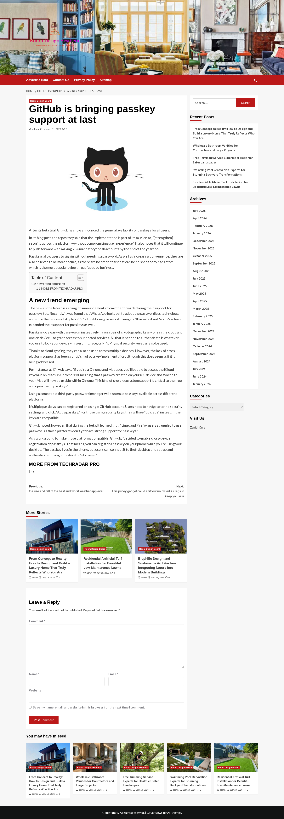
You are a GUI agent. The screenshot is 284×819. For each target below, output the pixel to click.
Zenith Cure (197, 427)
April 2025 (200, 301)
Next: (147, 491)
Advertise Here (37, 80)
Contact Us (61, 80)
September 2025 (204, 263)
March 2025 (201, 308)
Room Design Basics (181, 767)
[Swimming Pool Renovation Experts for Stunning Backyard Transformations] (189, 757)
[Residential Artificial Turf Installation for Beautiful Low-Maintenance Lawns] (106, 536)
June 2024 (200, 376)
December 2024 (203, 331)
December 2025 (203, 240)
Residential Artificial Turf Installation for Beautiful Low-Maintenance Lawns (102, 563)
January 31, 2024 (52, 129)
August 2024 (201, 361)
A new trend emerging (49, 283)
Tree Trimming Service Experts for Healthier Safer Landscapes (223, 160)
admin (35, 129)
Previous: (66, 489)
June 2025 (200, 286)
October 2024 (202, 346)
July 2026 (199, 210)
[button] (255, 80)
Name (34, 674)
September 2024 (204, 353)
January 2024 (202, 384)
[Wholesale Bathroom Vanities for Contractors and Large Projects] (95, 757)
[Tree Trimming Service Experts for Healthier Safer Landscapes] (142, 757)
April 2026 (200, 218)
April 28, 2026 (157, 577)
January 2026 (202, 233)
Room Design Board (40, 101)
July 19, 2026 (48, 577)
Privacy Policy (84, 80)
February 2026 (203, 225)
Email (113, 674)
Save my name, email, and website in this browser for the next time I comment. (89, 707)
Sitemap (106, 80)
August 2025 (201, 271)
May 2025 (199, 293)
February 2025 (203, 316)
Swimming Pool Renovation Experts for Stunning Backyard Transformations (219, 172)
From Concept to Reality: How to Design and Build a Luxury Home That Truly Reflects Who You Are (223, 133)
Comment (37, 621)
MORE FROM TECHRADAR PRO (62, 288)
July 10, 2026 (103, 573)
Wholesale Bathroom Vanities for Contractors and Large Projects (215, 148)
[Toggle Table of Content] (78, 277)
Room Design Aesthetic (89, 767)
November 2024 (203, 338)
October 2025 (202, 256)
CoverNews (154, 812)
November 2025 (203, 248)
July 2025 (199, 278)
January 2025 (202, 323)
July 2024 (199, 369)
